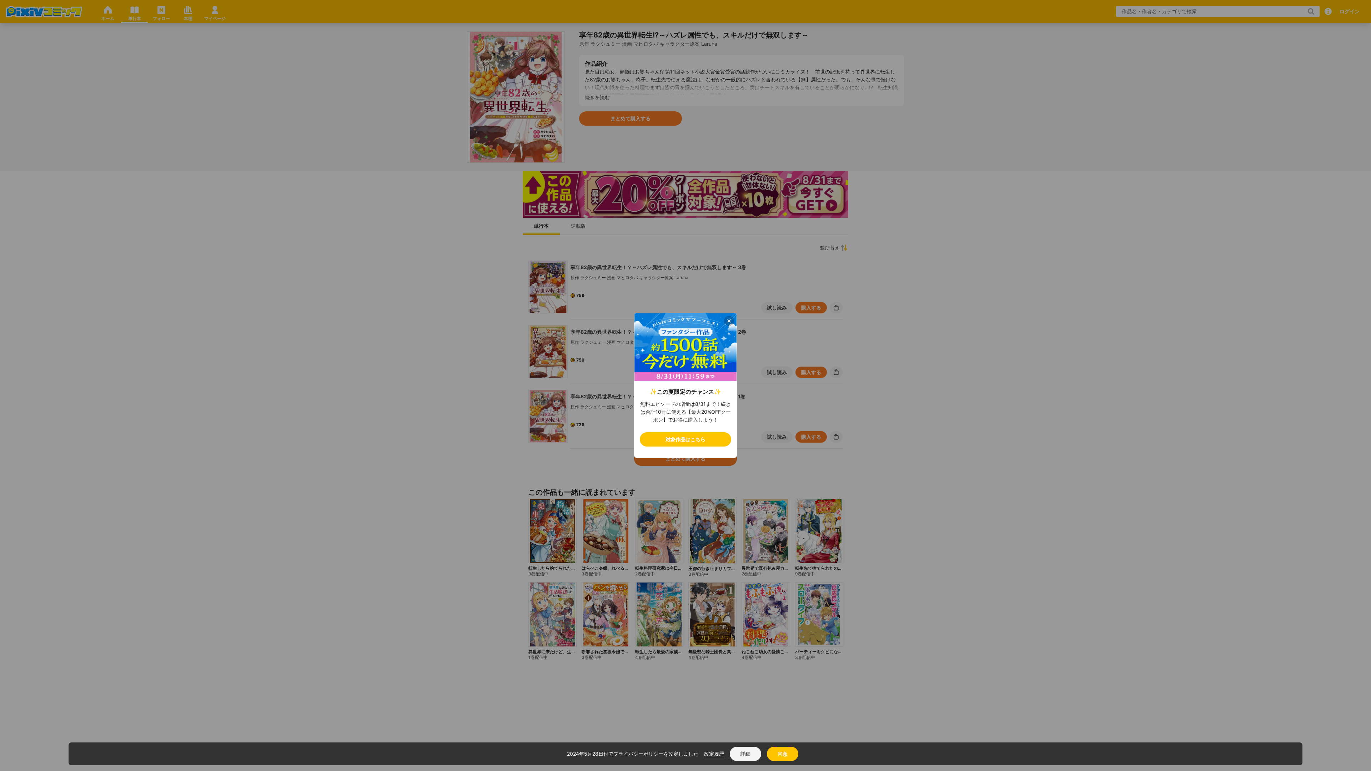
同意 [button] (783, 754)
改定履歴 (714, 754)
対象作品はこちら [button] (685, 439)
